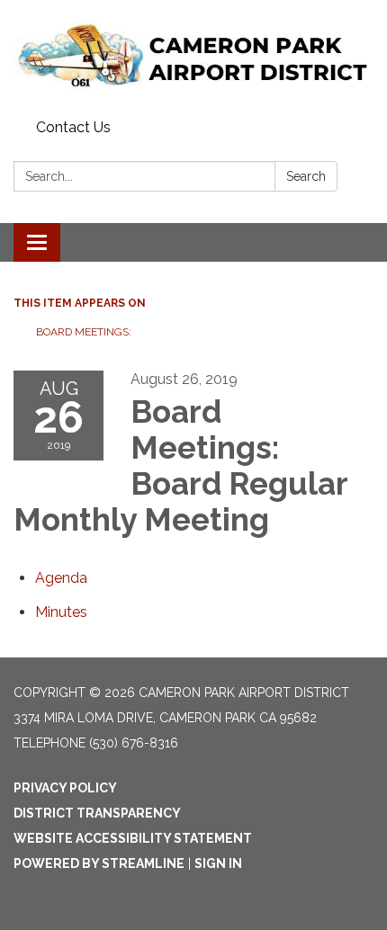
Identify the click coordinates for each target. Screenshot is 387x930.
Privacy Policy (65, 788)
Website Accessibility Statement (133, 838)
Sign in (218, 863)
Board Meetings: (85, 332)
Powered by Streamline (99, 863)
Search (306, 176)
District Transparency (97, 813)
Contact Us (73, 127)
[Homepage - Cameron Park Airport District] (194, 56)
